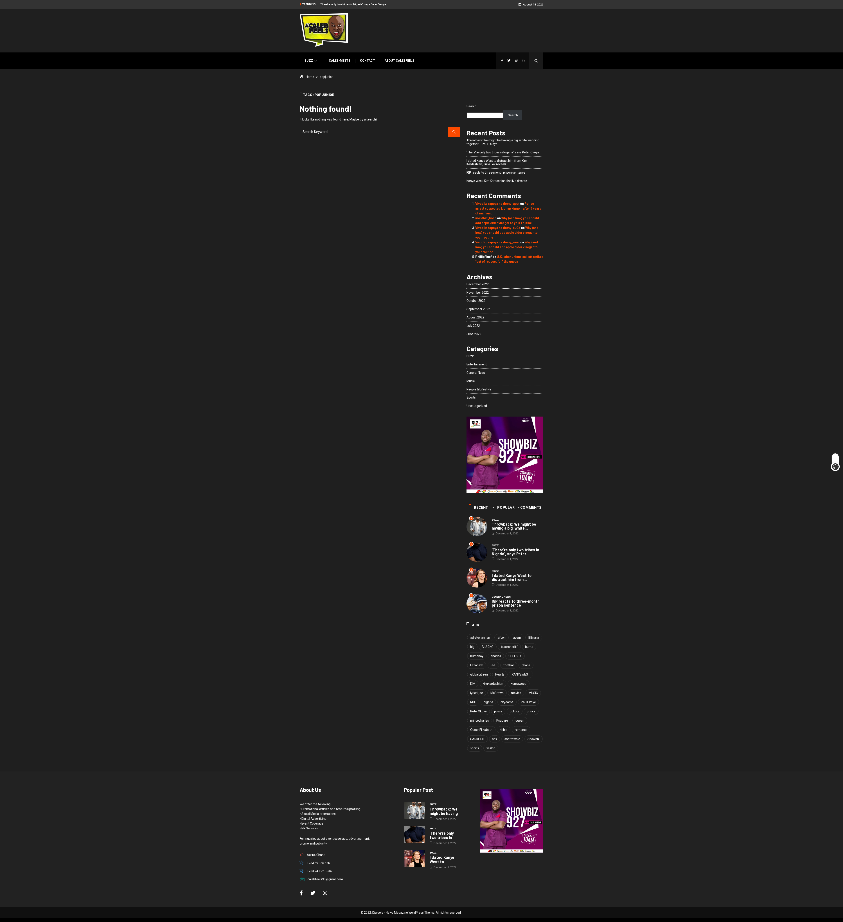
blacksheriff (509, 647)
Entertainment (477, 364)
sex (494, 739)
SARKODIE (477, 739)
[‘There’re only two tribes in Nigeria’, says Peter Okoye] (414, 834)
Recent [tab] (481, 507)
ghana (526, 665)
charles (496, 656)
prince (531, 711)
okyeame (507, 702)
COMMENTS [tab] (531, 507)
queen (519, 720)
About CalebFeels (399, 60)
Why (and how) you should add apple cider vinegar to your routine (507, 232)
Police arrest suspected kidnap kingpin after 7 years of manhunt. (508, 208)
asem (517, 637)
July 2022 (473, 325)
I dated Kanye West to (442, 859)
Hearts (499, 674)
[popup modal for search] (536, 60)
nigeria (488, 702)
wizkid (490, 748)
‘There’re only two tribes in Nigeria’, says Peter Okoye (353, 4)
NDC (473, 702)
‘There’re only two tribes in (442, 835)
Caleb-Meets (339, 60)
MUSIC (533, 693)
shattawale (512, 739)
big (472, 647)
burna (529, 647)
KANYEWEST (521, 674)
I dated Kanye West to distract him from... (511, 577)
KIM (472, 683)
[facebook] (502, 60)
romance (521, 729)
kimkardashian (493, 683)
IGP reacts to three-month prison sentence (496, 172)
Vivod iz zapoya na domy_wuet (497, 242)
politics (514, 711)
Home (310, 77)
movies (516, 693)
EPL (493, 665)
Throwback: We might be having (444, 811)
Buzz (308, 60)
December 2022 (478, 284)
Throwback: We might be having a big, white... (514, 526)
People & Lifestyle (479, 389)
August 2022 (475, 317)
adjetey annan (480, 637)
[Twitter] (508, 60)
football (508, 665)
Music (471, 381)
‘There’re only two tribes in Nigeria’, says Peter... (515, 551)
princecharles (479, 720)
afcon (501, 637)
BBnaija (533, 637)
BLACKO (488, 647)
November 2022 (478, 292)
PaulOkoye (528, 702)
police (498, 711)
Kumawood (518, 683)
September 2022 (478, 309)
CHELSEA (515, 656)
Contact (367, 60)
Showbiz (534, 739)
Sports (471, 397)
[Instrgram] (516, 60)
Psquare (502, 720)
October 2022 (476, 300)
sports (474, 748)
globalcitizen (479, 674)
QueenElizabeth (481, 729)
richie (503, 729)
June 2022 (474, 334)
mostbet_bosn (485, 218)
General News (476, 372)
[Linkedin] (523, 60)
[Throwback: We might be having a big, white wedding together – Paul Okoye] (414, 810)
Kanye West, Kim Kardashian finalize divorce (497, 181)
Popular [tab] (506, 507)
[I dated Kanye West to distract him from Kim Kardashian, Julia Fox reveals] (414, 858)
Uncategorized (477, 406)
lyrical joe (476, 693)
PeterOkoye (478, 711)
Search (471, 106)
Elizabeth (476, 665)
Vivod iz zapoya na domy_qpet (497, 203)
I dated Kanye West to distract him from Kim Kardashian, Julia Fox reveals (497, 162)
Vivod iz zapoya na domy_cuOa (497, 228)
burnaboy (476, 656)
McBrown (497, 693)
